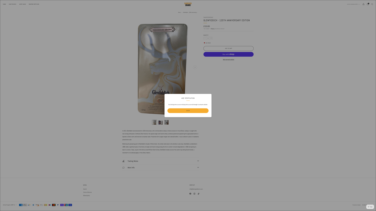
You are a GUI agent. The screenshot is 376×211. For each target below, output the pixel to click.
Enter (188, 110)
